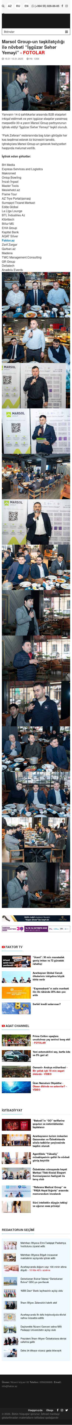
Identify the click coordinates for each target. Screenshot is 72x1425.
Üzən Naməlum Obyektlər (50, 1086)
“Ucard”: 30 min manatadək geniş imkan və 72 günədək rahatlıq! (48, 961)
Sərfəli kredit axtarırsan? (47, 1004)
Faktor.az (8, 240)
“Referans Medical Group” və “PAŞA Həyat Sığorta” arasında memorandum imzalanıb (50, 1190)
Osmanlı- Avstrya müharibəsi (50, 1071)
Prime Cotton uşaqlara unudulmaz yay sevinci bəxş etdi (51, 1039)
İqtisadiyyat (12, 1110)
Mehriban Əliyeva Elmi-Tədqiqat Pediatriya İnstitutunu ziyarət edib (43, 1244)
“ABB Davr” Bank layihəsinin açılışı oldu (41, 1290)
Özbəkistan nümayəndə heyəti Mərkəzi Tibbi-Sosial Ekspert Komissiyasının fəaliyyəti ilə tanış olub (50, 1174)
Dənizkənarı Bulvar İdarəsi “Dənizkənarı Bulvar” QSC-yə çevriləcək (41, 1280)
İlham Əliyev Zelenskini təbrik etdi (38, 1302)
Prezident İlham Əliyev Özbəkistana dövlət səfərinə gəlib (43, 1340)
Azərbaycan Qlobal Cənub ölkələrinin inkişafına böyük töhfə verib (48, 976)
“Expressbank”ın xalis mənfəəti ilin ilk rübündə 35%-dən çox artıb (51, 992)
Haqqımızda (35, 1410)
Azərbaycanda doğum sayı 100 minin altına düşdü (43, 1268)
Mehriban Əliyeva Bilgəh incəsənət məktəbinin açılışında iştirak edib (39, 1256)
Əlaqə (49, 1410)
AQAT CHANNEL (17, 1026)
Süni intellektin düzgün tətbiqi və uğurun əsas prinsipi (50, 1204)
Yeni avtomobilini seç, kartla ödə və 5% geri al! (51, 1053)
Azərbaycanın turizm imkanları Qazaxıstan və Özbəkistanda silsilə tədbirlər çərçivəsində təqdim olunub (50, 1141)
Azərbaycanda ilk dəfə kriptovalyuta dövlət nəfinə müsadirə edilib (43, 1316)
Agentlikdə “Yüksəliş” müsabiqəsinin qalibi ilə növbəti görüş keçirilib (51, 1157)
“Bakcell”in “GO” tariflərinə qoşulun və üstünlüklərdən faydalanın (48, 1124)
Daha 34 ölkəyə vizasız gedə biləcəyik (40, 1350)
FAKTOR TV (14, 947)
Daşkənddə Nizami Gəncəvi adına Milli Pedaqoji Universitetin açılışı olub (41, 1328)
